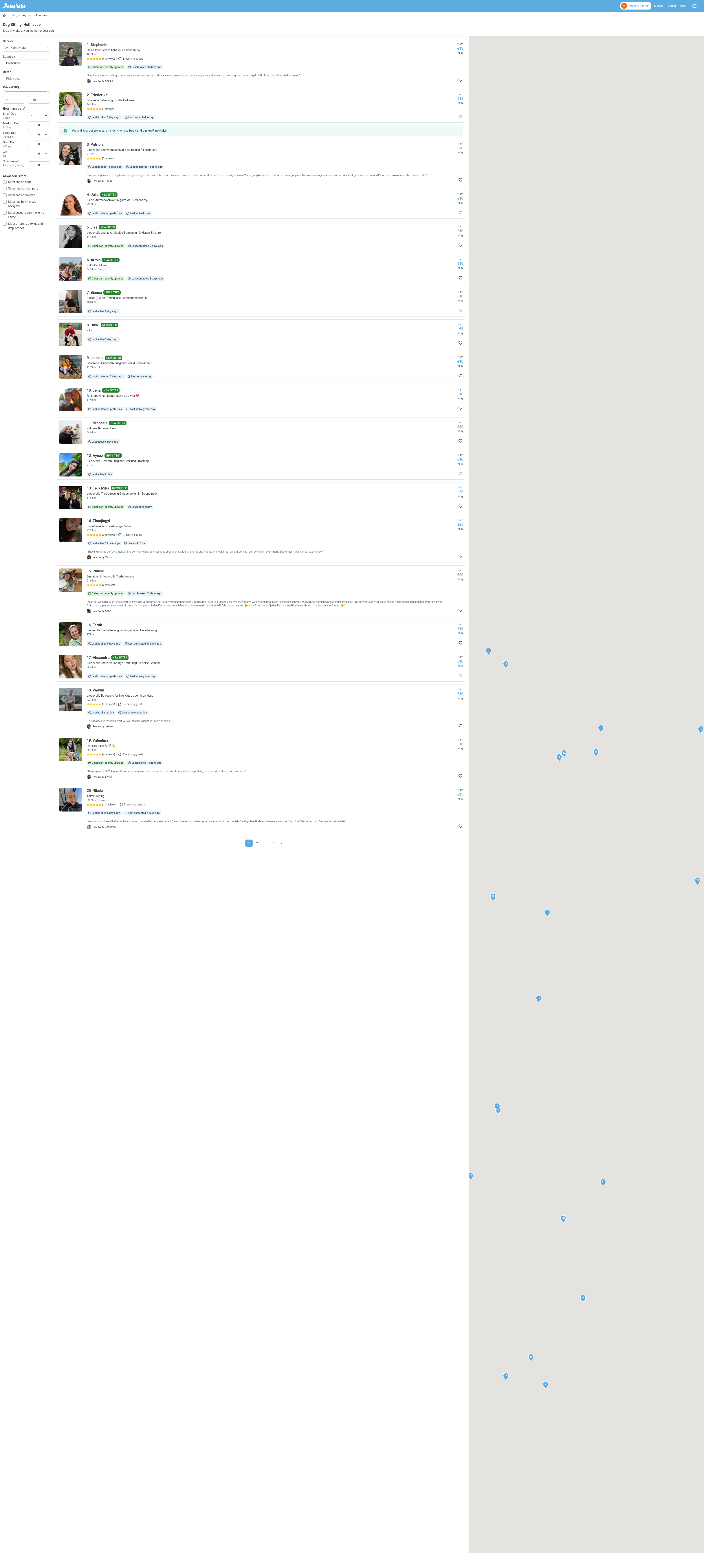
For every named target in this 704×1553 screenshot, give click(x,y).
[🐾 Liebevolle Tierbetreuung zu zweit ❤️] (261, 399)
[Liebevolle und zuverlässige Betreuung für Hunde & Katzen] (261, 236)
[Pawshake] (14, 6)
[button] (601, 728)
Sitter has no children (21, 195)
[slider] (4, 91)
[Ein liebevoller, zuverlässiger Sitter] (261, 538)
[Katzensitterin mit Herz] (261, 432)
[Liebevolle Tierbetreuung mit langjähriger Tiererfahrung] (261, 634)
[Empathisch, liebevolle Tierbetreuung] (261, 591)
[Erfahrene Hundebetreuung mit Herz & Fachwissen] (261, 367)
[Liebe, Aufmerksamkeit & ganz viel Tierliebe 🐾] (261, 203)
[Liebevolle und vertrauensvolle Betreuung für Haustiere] (261, 162)
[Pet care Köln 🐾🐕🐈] (261, 758)
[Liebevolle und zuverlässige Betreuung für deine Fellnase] (261, 666)
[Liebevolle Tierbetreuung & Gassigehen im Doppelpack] (261, 497)
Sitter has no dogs (20, 182)
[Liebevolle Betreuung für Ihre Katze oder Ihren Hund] (261, 708)
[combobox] (26, 47)
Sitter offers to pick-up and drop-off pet (25, 226)
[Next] (281, 843)
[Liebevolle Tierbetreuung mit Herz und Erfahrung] (261, 464)
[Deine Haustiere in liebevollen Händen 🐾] (261, 62)
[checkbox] (5, 182)
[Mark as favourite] (460, 80)
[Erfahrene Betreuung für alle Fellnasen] (261, 105)
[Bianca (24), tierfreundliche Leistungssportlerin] (261, 301)
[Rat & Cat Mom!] (261, 269)
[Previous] (241, 843)
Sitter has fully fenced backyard (22, 204)
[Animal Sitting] (261, 808)
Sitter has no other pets (23, 188)
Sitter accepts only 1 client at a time (26, 215)
